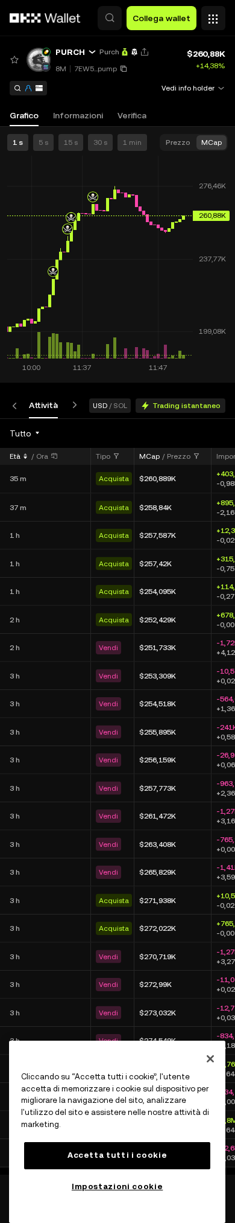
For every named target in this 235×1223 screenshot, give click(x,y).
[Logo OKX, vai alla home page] (45, 18)
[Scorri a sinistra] (17, 405)
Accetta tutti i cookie (117, 1155)
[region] (117, 1132)
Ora (42, 456)
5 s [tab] (43, 142)
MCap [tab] (211, 142)
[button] (110, 18)
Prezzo (178, 456)
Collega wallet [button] (161, 18)
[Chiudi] (210, 1059)
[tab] (43, 405)
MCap (149, 456)
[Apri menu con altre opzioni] (213, 15)
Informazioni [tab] (78, 115)
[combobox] (25, 433)
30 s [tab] (100, 142)
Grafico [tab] (24, 115)
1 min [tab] (132, 142)
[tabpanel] (117, 796)
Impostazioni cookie (117, 1186)
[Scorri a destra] (72, 405)
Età (15, 456)
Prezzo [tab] (178, 142)
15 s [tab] (71, 142)
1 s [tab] (18, 142)
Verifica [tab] (132, 115)
